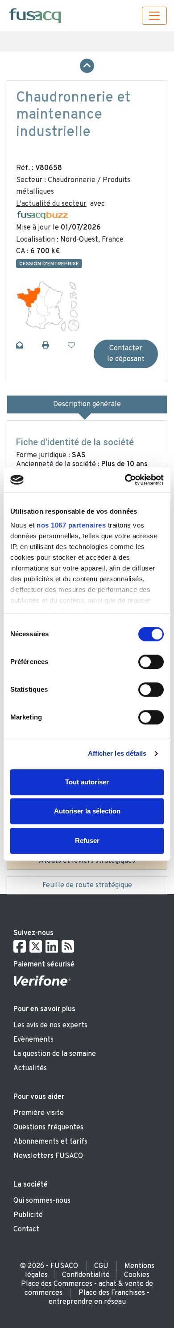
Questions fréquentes (48, 1127)
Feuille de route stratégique (87, 885)
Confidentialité (86, 1275)
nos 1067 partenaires (71, 525)
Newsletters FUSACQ (48, 1156)
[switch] (151, 662)
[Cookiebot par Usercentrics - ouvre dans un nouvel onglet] (125, 479)
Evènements (33, 1039)
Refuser (87, 840)
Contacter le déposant (126, 354)
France (113, 239)
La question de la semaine (54, 1054)
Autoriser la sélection (87, 811)
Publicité (28, 1215)
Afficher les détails (117, 753)
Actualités (30, 1068)
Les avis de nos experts (50, 1025)
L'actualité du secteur (51, 204)
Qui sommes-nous (41, 1200)
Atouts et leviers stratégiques (87, 860)
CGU (101, 1266)
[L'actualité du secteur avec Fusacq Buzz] (42, 215)
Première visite (38, 1113)
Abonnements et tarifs (50, 1141)
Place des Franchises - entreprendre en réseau (99, 1298)
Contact (26, 1229)
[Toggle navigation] (154, 16)
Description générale (87, 404)
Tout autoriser (87, 782)
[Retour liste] (87, 66)
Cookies (136, 1275)
